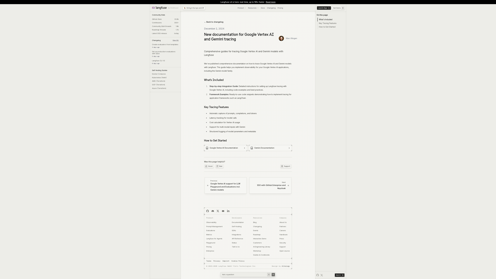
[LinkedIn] (228, 211)
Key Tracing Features (216, 107)
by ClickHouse (173, 8)
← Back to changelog (213, 22)
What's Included (214, 79)
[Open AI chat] (273, 274)
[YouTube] (223, 211)
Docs (263, 8)
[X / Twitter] (321, 275)
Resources (252, 8)
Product (241, 8)
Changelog (271, 8)
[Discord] (212, 211)
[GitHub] (207, 211)
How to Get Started (215, 140)
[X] (218, 211)
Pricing (280, 8)
